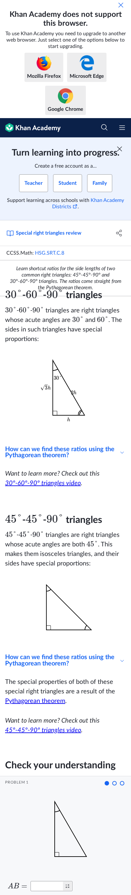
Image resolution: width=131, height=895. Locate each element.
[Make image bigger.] (65, 394)
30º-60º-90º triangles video (43, 483)
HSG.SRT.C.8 (49, 253)
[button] (107, 783)
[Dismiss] (121, 5)
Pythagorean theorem (35, 701)
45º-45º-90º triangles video (43, 730)
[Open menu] (122, 127)
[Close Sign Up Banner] (119, 149)
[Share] (119, 233)
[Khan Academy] (30, 127)
